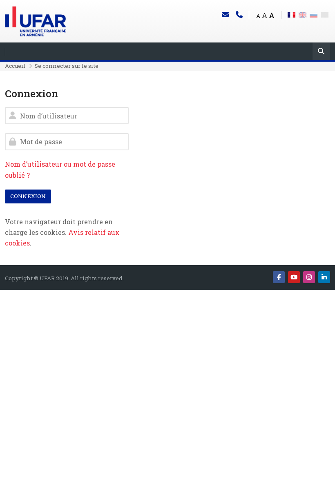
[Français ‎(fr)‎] (291, 14)
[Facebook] (279, 277)
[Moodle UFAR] (35, 20)
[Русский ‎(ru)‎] (313, 14)
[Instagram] (309, 277)
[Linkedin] (324, 277)
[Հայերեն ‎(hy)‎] (324, 14)
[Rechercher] (321, 52)
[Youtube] (294, 277)
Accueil (15, 65)
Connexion (28, 196)
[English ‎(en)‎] (302, 14)
